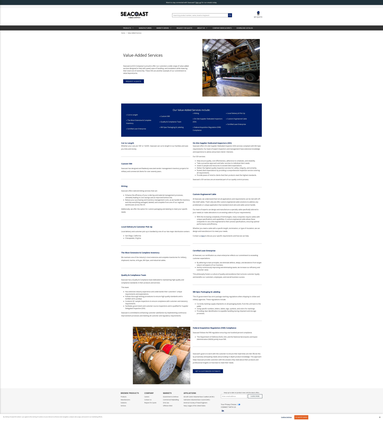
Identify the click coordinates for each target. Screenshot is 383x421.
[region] (191, 417)
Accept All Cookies (301, 417)
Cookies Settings (286, 417)
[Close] (380, 417)
